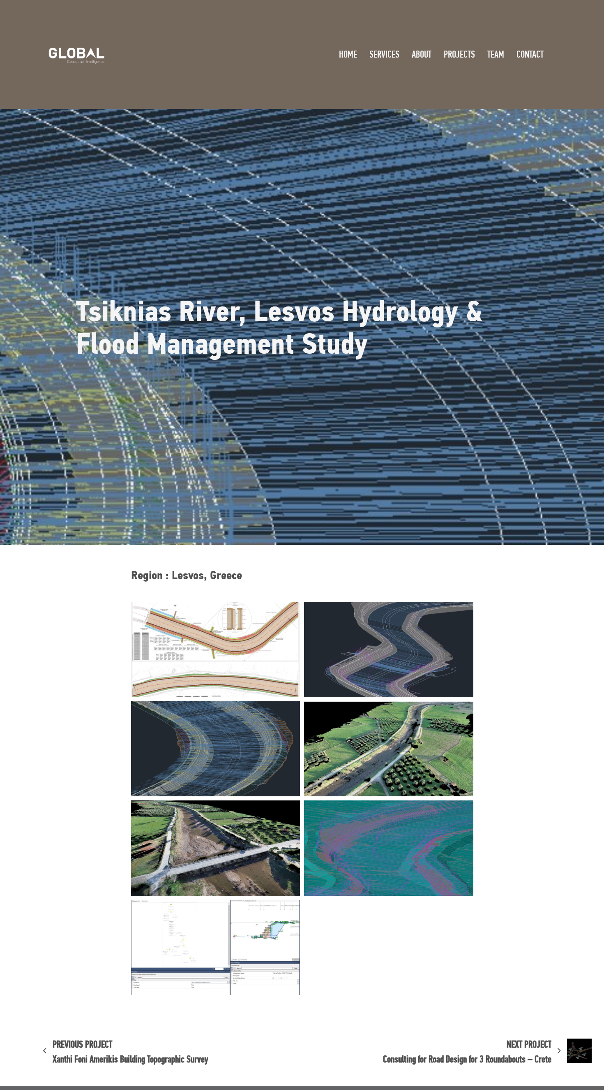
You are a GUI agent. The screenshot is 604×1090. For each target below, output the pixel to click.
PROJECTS (459, 54)
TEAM (495, 54)
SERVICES (384, 54)
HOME (348, 54)
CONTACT (530, 54)
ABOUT (421, 54)
